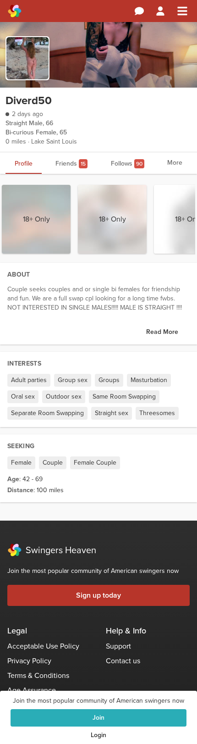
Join (98, 717)
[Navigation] (182, 11)
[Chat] (139, 11)
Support (118, 646)
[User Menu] (160, 11)
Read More (162, 332)
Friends (70, 163)
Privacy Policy (29, 660)
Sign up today (98, 595)
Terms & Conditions (38, 675)
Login (98, 735)
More (174, 162)
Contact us (123, 660)
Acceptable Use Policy (43, 646)
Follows (126, 163)
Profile (24, 163)
